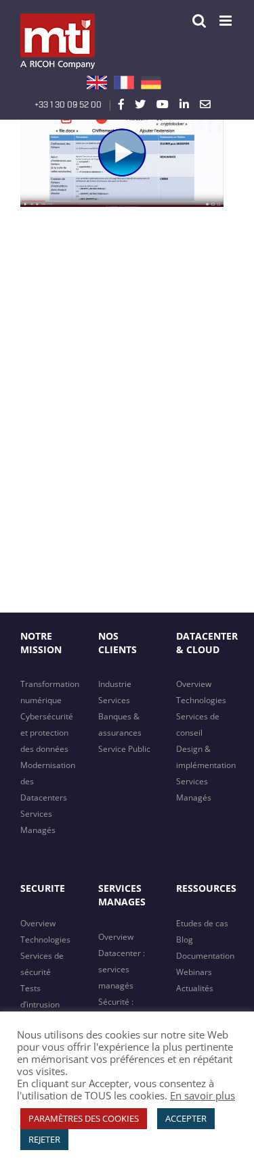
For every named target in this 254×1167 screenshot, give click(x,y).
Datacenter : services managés (121, 969)
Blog (184, 939)
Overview (193, 684)
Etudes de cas (202, 923)
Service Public (124, 749)
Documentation (205, 955)
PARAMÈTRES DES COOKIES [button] (83, 1118)
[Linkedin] (184, 104)
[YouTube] (162, 104)
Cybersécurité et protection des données (46, 733)
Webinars (194, 972)
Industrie (114, 684)
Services (114, 700)
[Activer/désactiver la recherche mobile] (199, 21)
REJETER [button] (44, 1139)
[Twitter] (140, 104)
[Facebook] (121, 104)
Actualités (194, 988)
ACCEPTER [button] (186, 1118)
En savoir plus (202, 1095)
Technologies (201, 700)
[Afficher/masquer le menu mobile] (226, 21)
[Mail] (205, 104)
